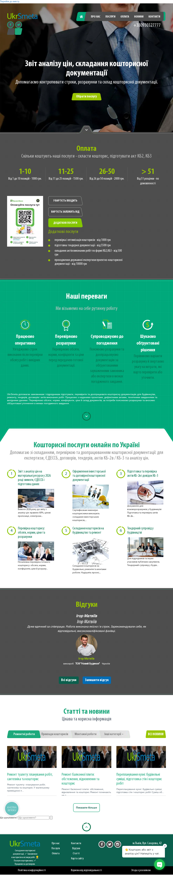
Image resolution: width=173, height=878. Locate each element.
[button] (11, 808)
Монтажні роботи (85, 734)
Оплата (124, 16)
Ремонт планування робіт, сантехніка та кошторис (30, 777)
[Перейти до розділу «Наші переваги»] (86, 129)
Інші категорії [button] (113, 734)
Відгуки (76, 848)
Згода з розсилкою (141, 870)
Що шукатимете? (9, 818)
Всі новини (156, 734)
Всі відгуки (68, 680)
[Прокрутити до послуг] (86, 416)
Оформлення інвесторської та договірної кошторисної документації (89, 476)
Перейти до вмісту (9, 1)
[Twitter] (18, 24)
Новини (138, 16)
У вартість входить (65, 200)
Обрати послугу (86, 96)
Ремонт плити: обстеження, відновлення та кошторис (80, 779)
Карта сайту (77, 858)
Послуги (110, 16)
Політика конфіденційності (32, 870)
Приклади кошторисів (54, 734)
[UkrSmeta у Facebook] (101, 844)
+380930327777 (147, 25)
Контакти (154, 16)
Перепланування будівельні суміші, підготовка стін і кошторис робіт (139, 779)
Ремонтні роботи (24, 734)
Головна (83, 16)
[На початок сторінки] (86, 827)
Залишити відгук (97, 680)
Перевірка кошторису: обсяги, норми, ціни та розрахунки (31, 533)
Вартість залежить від (65, 211)
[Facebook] (10, 24)
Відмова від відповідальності (86, 870)
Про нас (95, 16)
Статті (76, 853)
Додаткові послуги (65, 223)
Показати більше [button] (86, 807)
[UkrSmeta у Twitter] (109, 844)
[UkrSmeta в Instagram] (117, 844)
